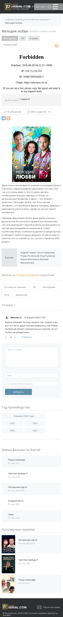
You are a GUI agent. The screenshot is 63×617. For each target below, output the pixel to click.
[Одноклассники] (8, 118)
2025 (12, 423)
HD (34, 287)
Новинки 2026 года (24, 416)
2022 (35, 430)
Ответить (27, 337)
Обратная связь (51, 607)
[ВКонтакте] (4, 118)
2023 (12, 430)
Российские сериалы (15, 287)
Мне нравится (40, 111)
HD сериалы (16, 6)
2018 (6, 294)
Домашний (21, 294)
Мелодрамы (49, 287)
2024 (35, 423)
